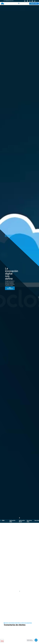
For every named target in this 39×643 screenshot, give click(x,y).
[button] (19, 3)
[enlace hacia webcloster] (2, 3)
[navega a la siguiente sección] (19, 518)
